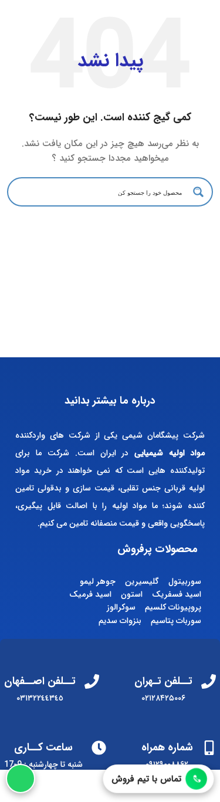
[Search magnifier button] (198, 192)
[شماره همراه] (209, 747)
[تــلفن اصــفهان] (91, 681)
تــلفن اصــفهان (40, 681)
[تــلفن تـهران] (208, 681)
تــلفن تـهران (163, 681)
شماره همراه (167, 747)
